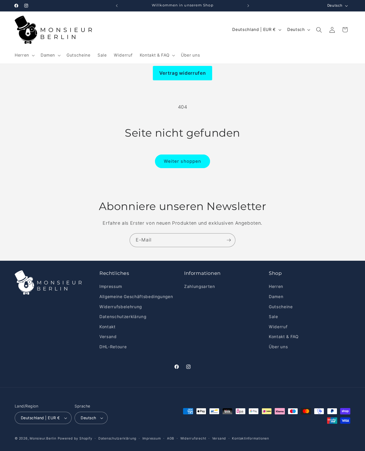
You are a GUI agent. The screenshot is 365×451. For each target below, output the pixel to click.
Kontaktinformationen (250, 438)
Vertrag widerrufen (182, 73)
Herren (276, 286)
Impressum (110, 286)
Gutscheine (281, 306)
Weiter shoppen (182, 161)
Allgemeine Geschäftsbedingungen (136, 296)
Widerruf (278, 326)
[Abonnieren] (228, 240)
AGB (170, 438)
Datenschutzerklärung (122, 316)
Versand (108, 336)
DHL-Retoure (113, 346)
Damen (276, 296)
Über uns (278, 346)
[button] (24, 55)
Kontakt (107, 326)
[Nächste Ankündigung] (248, 5)
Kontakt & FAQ (284, 336)
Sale (273, 316)
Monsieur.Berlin (43, 438)
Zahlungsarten (199, 286)
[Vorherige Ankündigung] (117, 5)
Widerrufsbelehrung (120, 306)
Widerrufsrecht (193, 438)
